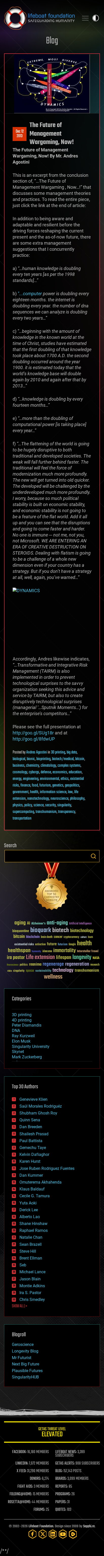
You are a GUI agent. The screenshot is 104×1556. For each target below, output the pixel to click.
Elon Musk (21, 1041)
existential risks (24, 945)
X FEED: (21, 1471)
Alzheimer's (38, 924)
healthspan (19, 951)
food (35, 785)
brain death (47, 937)
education (75, 772)
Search (93, 856)
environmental (49, 779)
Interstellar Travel (87, 951)
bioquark (40, 930)
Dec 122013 (20, 133)
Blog (52, 41)
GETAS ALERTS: (65, 1463)
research (94, 965)
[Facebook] (33, 1534)
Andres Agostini (36, 752)
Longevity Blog (25, 1351)
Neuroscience (12, 965)
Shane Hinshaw (33, 1223)
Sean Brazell (30, 1244)
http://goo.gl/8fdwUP (34, 739)
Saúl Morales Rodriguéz (40, 1106)
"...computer (30, 293)
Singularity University (30, 1046)
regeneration (77, 964)
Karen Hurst (29, 1161)
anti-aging (57, 923)
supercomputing (23, 812)
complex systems (69, 765)
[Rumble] (73, 1534)
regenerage (53, 964)
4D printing (22, 1020)
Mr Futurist (21, 1357)
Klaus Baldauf (32, 1189)
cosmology (20, 772)
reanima (35, 964)
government (21, 792)
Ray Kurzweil (23, 1035)
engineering (30, 779)
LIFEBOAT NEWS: (66, 1452)
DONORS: (35, 1478)
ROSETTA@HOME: (19, 1502)
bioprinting (43, 759)
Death (90, 937)
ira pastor (16, 958)
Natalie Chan (30, 1237)
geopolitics (72, 785)
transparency (66, 812)
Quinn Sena (29, 1120)
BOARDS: (61, 1478)
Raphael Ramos (33, 1230)
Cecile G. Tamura (34, 1195)
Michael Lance (32, 1271)
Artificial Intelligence (80, 923)
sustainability (43, 971)
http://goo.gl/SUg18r (33, 732)
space (30, 970)
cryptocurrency (71, 937)
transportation (22, 818)
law (70, 792)
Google (72, 944)
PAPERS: (60, 1502)
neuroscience (59, 798)
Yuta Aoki (28, 1203)
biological (19, 759)
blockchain (33, 937)
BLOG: (59, 1471)
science (39, 805)
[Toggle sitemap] (85, 18)
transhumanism (46, 812)
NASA (96, 958)
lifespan (63, 958)
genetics (57, 785)
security (50, 805)
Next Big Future (25, 1364)
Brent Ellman (30, 1258)
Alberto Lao (29, 1216)
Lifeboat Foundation (41, 1526)
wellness (53, 977)
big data (72, 752)
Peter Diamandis (26, 1025)
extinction (40, 944)
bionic (31, 759)
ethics (65, 779)
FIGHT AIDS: (25, 1486)
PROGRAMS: (63, 1494)
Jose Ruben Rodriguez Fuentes (46, 1168)
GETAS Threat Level (52, 1433)
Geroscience (23, 1344)
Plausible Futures (27, 1370)
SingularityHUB (25, 1377)
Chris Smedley (32, 1299)
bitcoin (79, 759)
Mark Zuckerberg (27, 1057)
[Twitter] (43, 1534)
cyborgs (34, 772)
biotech (60, 930)
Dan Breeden (30, 1126)
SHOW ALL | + (19, 1306)
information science (53, 792)
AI (28, 923)
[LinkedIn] (53, 1534)
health (34, 792)
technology (63, 970)
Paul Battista (30, 1140)
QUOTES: (60, 1509)
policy (28, 805)
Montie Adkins (32, 1285)
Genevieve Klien (33, 1099)
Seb (22, 1265)
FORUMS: (39, 1509)
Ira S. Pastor (30, 1292)
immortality (64, 951)
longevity (81, 957)
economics (60, 772)
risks (9, 970)
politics (24, 965)
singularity (64, 805)
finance (25, 785)
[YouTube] (63, 1534)
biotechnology (82, 931)
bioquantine (20, 931)
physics (18, 805)
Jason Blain (30, 1279)
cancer (58, 937)
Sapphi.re (89, 1526)
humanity (36, 951)
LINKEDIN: (21, 1463)
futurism (45, 785)
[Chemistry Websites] (52, 887)
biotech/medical (63, 759)
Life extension (40, 957)
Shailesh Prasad (33, 1133)
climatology (48, 765)
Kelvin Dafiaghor (34, 1154)
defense (46, 772)
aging (20, 923)
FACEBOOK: (19, 1452)
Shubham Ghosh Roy (38, 1113)
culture (84, 937)
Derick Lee (28, 1209)
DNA (16, 1030)
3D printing (58, 752)
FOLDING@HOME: (21, 1494)
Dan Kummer (31, 1175)
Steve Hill (27, 1251)
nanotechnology (38, 798)
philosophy (77, 798)
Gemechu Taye (32, 1147)
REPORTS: (61, 1486)
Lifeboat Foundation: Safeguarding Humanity (39, 18)
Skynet (18, 1051)
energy (17, 779)
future (52, 944)
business (18, 765)
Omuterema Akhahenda (40, 1182)
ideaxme (47, 951)
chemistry (32, 765)
